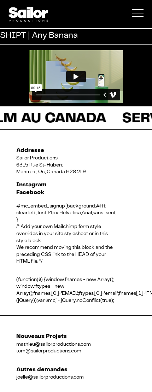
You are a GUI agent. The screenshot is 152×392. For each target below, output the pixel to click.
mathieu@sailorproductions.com (53, 344)
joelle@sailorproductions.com (50, 377)
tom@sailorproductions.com (48, 350)
